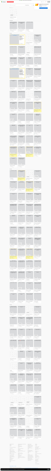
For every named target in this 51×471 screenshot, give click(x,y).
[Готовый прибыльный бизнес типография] (37, 38)
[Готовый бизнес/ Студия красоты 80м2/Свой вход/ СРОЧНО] (21, 275)
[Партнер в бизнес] (37, 320)
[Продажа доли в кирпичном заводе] (29, 196)
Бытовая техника (19, 455)
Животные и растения (38, 453)
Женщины (36, 452)
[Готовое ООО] (21, 388)
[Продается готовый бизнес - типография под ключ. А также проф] (29, 377)
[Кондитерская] (21, 117)
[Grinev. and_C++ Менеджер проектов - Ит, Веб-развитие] (13, 139)
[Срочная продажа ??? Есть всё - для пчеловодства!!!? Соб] (21, 432)
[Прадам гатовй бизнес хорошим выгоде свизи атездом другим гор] (21, 252)
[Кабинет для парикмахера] (29, 128)
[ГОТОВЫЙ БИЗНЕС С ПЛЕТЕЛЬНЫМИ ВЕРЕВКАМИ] (13, 421)
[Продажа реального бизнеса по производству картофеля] (29, 83)
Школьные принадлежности (12, 460)
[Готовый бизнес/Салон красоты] (21, 207)
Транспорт (11, 448)
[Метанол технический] (29, 286)
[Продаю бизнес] (29, 343)
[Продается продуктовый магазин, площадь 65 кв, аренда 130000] (21, 128)
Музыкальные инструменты (38, 448)
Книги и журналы (37, 447)
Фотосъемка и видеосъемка (30, 459)
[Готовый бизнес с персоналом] (21, 185)
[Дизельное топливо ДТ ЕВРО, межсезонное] (37, 286)
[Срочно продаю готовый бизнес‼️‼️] (21, 343)
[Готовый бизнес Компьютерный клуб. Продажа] (29, 432)
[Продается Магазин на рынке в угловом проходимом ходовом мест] (13, 354)
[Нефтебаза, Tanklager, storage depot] (17, 40)
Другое (18, 447)
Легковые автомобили (12, 450)
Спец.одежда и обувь (20, 446)
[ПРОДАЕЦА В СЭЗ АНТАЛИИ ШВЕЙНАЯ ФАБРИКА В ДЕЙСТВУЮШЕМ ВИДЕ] (37, 241)
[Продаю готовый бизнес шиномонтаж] (21, 105)
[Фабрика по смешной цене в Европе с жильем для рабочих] (13, 25)
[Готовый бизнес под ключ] (21, 218)
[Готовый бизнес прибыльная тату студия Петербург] (37, 196)
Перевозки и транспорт (30, 455)
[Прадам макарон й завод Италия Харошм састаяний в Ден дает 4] (13, 275)
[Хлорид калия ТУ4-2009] (21, 297)
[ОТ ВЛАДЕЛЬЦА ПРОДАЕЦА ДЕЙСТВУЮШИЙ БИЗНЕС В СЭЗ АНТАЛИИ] (13, 207)
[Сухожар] (21, 150)
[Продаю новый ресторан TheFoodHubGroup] (37, 94)
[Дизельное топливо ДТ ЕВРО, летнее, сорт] (29, 297)
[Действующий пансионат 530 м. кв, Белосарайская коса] (29, 185)
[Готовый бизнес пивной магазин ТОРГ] (21, 83)
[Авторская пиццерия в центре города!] (37, 388)
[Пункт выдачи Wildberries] (13, 117)
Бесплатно (36, 459)
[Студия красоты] (21, 354)
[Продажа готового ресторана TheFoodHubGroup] (37, 377)
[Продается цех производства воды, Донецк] (29, 150)
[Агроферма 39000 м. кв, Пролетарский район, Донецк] (37, 105)
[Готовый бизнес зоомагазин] (37, 185)
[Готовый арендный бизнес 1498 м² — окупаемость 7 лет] (13, 105)
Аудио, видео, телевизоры (30, 445)
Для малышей (11, 459)
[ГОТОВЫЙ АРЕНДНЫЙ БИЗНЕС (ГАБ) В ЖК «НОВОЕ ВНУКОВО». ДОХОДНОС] (29, 320)
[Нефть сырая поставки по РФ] (21, 309)
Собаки (36, 454)
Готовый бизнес (29, 451)
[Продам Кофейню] (13, 286)
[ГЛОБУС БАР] (29, 25)
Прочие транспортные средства (13, 452)
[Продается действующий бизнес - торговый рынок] (37, 252)
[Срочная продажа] (29, 117)
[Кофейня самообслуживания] (21, 50)
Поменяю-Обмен (37, 461)
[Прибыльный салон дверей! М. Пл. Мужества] (37, 218)
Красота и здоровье (20, 448)
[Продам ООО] (29, 50)
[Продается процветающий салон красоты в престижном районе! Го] (13, 61)
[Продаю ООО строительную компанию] (29, 174)
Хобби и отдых (37, 446)
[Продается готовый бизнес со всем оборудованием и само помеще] (37, 83)
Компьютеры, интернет (30, 458)
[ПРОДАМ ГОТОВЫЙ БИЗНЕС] (37, 399)
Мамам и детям (12, 455)
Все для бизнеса (30, 450)
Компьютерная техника (30, 446)
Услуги (18, 445)
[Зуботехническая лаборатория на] (13, 264)
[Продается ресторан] (13, 241)
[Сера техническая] (37, 297)
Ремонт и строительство (20, 453)
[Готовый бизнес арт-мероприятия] (29, 264)
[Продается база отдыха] (37, 309)
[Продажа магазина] (13, 320)
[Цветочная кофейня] (13, 432)
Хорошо (48, 469)
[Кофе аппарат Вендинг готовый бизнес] (13, 388)
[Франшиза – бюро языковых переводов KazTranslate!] (21, 399)
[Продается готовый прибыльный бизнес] (21, 230)
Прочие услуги (29, 460)
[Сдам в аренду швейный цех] (29, 72)
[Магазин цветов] (13, 128)
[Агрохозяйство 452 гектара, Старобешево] (37, 264)
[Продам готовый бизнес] (13, 161)
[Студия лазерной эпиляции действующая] (29, 388)
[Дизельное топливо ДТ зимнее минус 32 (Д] (13, 309)
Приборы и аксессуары (20, 450)
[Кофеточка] (21, 286)
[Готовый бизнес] (29, 61)
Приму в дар (36, 460)
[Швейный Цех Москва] (29, 94)
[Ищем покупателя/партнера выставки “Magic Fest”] (21, 25)
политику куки (11, 469)
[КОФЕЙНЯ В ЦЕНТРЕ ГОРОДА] (37, 432)
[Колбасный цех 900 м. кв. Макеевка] (13, 252)
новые (11, 7)
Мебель (19, 454)
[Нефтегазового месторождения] (37, 366)
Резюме (36, 445)
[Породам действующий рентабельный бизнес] (29, 38)
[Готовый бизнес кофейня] (29, 332)
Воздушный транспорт (12, 453)
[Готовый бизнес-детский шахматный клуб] (37, 343)
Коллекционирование (13, 447)
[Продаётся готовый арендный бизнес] (37, 117)
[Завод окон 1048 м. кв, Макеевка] (29, 252)
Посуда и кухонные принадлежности (21, 457)
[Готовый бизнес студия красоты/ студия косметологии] (37, 150)
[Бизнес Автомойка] (29, 241)
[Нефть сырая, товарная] (13, 297)
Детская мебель (11, 458)
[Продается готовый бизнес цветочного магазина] (29, 399)
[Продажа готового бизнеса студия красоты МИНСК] (37, 354)
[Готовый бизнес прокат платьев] (13, 410)
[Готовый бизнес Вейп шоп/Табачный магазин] (29, 366)
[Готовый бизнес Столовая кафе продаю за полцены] (21, 320)
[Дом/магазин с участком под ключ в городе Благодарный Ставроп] (37, 72)
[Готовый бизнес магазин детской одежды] (37, 410)
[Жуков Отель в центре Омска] (37, 128)
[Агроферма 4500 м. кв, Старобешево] (37, 230)
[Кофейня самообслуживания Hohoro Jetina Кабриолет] (21, 241)
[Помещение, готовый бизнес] (13, 196)
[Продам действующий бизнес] (13, 12)
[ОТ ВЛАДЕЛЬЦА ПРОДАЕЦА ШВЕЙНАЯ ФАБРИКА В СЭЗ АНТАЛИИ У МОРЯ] (37, 207)
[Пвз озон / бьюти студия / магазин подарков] (29, 309)
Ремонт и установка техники (30, 457)
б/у (12, 7)
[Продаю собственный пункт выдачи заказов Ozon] (21, 94)
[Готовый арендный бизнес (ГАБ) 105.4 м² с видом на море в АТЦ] (13, 150)
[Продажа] (13, 366)
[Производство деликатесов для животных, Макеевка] (21, 174)
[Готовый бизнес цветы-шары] (37, 275)
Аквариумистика (36, 455)
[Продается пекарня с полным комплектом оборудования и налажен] (29, 207)
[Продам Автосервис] (21, 196)
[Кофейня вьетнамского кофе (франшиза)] (37, 50)
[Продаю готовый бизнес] (13, 83)
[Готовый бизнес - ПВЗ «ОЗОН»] (13, 94)
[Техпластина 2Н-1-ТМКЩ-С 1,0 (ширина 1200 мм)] (21, 61)
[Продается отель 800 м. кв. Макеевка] (29, 230)
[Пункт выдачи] (13, 50)
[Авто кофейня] (13, 218)
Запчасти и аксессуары (12, 449)
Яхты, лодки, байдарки (12, 454)
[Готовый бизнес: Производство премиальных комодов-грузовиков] (17, 73)
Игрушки (10, 457)
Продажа (11, 445)
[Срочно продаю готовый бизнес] (13, 332)
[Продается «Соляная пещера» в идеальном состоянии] (21, 410)
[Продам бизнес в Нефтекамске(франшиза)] (21, 377)
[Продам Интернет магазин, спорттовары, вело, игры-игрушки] (21, 161)
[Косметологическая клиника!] (13, 185)
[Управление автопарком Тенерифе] (29, 410)
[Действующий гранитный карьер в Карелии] (21, 139)
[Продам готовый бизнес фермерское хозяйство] (37, 139)
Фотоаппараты (29, 447)
